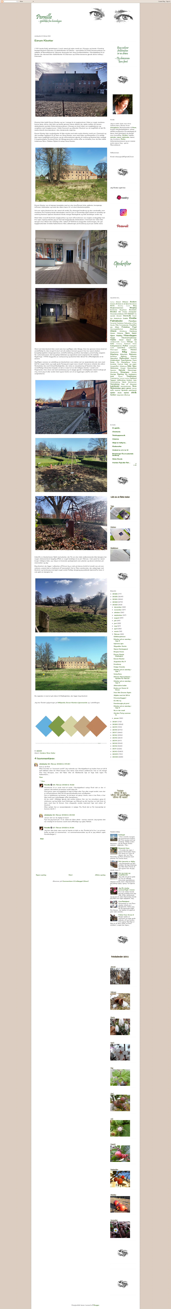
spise (126, 393)
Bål (120, 312)
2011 (114, 749)
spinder (113, 137)
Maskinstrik (114, 352)
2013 (114, 743)
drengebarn (114, 127)
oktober (117, 612)
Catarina (115, 439)
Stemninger (132, 370)
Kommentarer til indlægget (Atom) (76, 881)
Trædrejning (114, 378)
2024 (115, 599)
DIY (125, 314)
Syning (120, 374)
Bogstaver (123, 310)
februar (117, 634)
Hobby (119, 336)
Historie (120, 333)
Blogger (96, 1305)
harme (134, 388)
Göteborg (123, 331)
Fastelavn (120, 323)
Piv (118, 362)
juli (115, 620)
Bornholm (132, 310)
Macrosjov (114, 349)
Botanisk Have (123, 848)
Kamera (123, 341)
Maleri (124, 349)
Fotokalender (124, 325)
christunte (43, 764)
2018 (114, 730)
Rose (134, 127)
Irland (121, 340)
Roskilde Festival (116, 364)
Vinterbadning (115, 382)
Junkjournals (114, 341)
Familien (132, 321)
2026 (115, 594)
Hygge (112, 338)
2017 (114, 732)
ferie (48, 753)
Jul (135, 340)
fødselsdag (115, 388)
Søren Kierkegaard (121, 649)
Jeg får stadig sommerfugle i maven (126, 889)
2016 (115, 735)
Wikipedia (61, 702)
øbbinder (126, 137)
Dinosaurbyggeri (120, 698)
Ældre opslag (100, 875)
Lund (112, 347)
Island (128, 340)
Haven (112, 333)
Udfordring (121, 380)
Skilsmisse (114, 368)
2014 (114, 740)
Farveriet (113, 323)
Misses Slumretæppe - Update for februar (122, 677)
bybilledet (114, 386)
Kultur (53, 753)
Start (70, 875)
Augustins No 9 (120, 661)
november (118, 610)
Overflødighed (123, 901)
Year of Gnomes (128, 384)
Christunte (116, 431)
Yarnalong (114, 384)
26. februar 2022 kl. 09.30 (59, 764)
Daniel (131, 314)
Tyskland (133, 378)
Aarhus (112, 302)
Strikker (125, 135)
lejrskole (124, 390)
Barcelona (132, 304)
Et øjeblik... (116, 428)
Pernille (47, 785)
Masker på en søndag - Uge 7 (123, 670)
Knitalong (119, 343)
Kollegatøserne (116, 346)
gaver (128, 388)
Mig (124, 351)
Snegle (122, 368)
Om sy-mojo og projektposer (124, 874)
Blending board (124, 305)
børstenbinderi (126, 386)
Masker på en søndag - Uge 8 (123, 640)
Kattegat (121, 835)
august (117, 618)
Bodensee (113, 310)
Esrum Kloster (119, 659)
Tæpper (113, 380)
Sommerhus (131, 368)
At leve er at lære (122, 304)
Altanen (125, 302)
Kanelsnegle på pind (121, 703)
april (116, 628)
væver (119, 137)
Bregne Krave (119, 652)
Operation (114, 358)
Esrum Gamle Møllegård (119, 655)
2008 (115, 757)
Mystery (114, 354)
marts (116, 631)
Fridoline (126, 327)
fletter (123, 139)
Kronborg (117, 664)
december (118, 607)
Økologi (127, 395)
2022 (115, 604)
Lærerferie (121, 347)
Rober (134, 362)
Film (117, 325)
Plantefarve (125, 362)
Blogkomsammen (116, 308)
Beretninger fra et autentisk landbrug (122, 454)
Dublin (125, 318)
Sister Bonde (117, 459)
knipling (117, 390)
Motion (133, 352)
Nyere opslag (41, 875)
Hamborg (133, 331)
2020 (115, 724)
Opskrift (133, 358)
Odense (133, 356)
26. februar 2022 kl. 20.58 (63, 815)
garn (123, 388)
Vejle (134, 380)
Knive (134, 343)
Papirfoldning (126, 360)
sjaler (112, 393)
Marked (133, 349)
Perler (112, 362)
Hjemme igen (119, 643)
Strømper (124, 372)
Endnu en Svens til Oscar (121, 689)
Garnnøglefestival (116, 329)
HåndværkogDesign (129, 338)
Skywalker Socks (120, 646)
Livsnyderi (132, 346)
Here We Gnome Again (122, 692)
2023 (115, 602)
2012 (114, 746)
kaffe (112, 390)
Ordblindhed (115, 360)
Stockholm (114, 372)
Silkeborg (123, 366)
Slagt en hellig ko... (119, 442)
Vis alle (134, 464)
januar (116, 718)
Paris (134, 360)
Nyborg (123, 356)
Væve (124, 382)
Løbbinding (132, 347)
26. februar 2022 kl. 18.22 (63, 785)
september (118, 615)
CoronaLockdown (117, 314)
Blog (134, 305)
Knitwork (127, 343)
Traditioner (131, 376)
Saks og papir (130, 364)
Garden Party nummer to (122, 714)
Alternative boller (120, 685)
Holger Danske (119, 667)
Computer (132, 312)
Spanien (113, 370)
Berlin (112, 305)
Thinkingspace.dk (118, 435)
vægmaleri (120, 395)
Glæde (113, 331)
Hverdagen (130, 335)
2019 (115, 727)
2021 (114, 721)
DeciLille (127, 316)
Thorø (120, 376)
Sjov (134, 366)
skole (120, 392)
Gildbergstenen (119, 636)
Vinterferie (118, 674)
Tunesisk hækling (124, 378)
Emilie (132, 318)
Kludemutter (117, 446)
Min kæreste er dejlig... (126, 861)
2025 (115, 596)
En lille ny (117, 700)
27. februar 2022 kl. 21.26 (63, 827)
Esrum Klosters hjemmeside (76, 702)
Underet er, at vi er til (120, 450)
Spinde (122, 370)
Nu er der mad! (119, 710)
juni (115, 623)
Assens (112, 304)
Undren (129, 380)
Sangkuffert (114, 366)
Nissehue (113, 356)
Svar (41, 777)
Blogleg (133, 308)
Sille (129, 366)
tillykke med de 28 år (122, 695)
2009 (115, 754)
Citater (124, 312)
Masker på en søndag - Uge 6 (123, 682)
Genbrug (133, 329)
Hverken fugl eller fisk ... (121, 462)
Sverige (113, 374)
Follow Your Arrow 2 (126, 915)
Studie (134, 372)
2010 (115, 751)
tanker (113, 395)
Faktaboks (116, 320)
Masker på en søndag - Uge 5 (123, 707)
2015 (115, 738)
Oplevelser (124, 358)
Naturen (132, 354)
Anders (43, 753)
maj (115, 626)
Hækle (113, 340)
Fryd (134, 327)
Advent (118, 302)
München (123, 354)
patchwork (132, 390)
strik (133, 392)
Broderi (113, 312)
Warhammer (132, 382)
